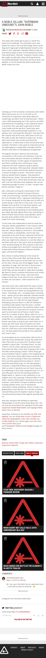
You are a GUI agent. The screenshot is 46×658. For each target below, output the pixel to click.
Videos (41, 648)
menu (43, 4)
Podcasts (32, 648)
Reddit (22, 33)
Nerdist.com (4, 650)
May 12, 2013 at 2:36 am (16, 580)
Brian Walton (19, 30)
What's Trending (32, 453)
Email (26, 33)
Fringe (21, 443)
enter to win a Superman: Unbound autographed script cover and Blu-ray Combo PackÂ (21, 418)
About (22, 648)
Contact (14, 648)
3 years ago (6, 615)
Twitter (10, 33)
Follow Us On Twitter (23, 619)
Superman (39, 443)
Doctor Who (13, 443)
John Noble (29, 443)
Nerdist (9, 4)
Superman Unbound (10, 445)
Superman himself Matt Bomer (14, 408)
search (32, 4)
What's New (20, 453)
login (37, 4)
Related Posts (8, 453)
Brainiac (5, 443)
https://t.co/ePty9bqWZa (20, 612)
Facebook (14, 33)
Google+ (18, 33)
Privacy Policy (27, 650)
